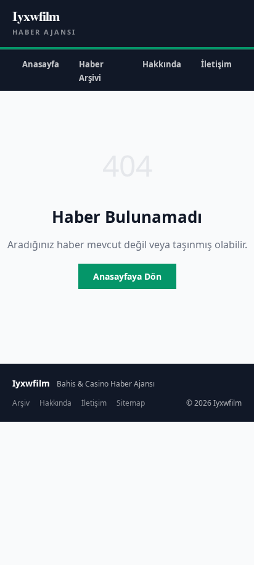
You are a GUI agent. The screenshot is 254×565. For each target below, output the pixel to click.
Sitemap (131, 403)
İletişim (216, 64)
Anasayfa (40, 64)
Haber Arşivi (91, 71)
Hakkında (161, 64)
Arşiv (21, 403)
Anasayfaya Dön (127, 276)
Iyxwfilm (35, 16)
